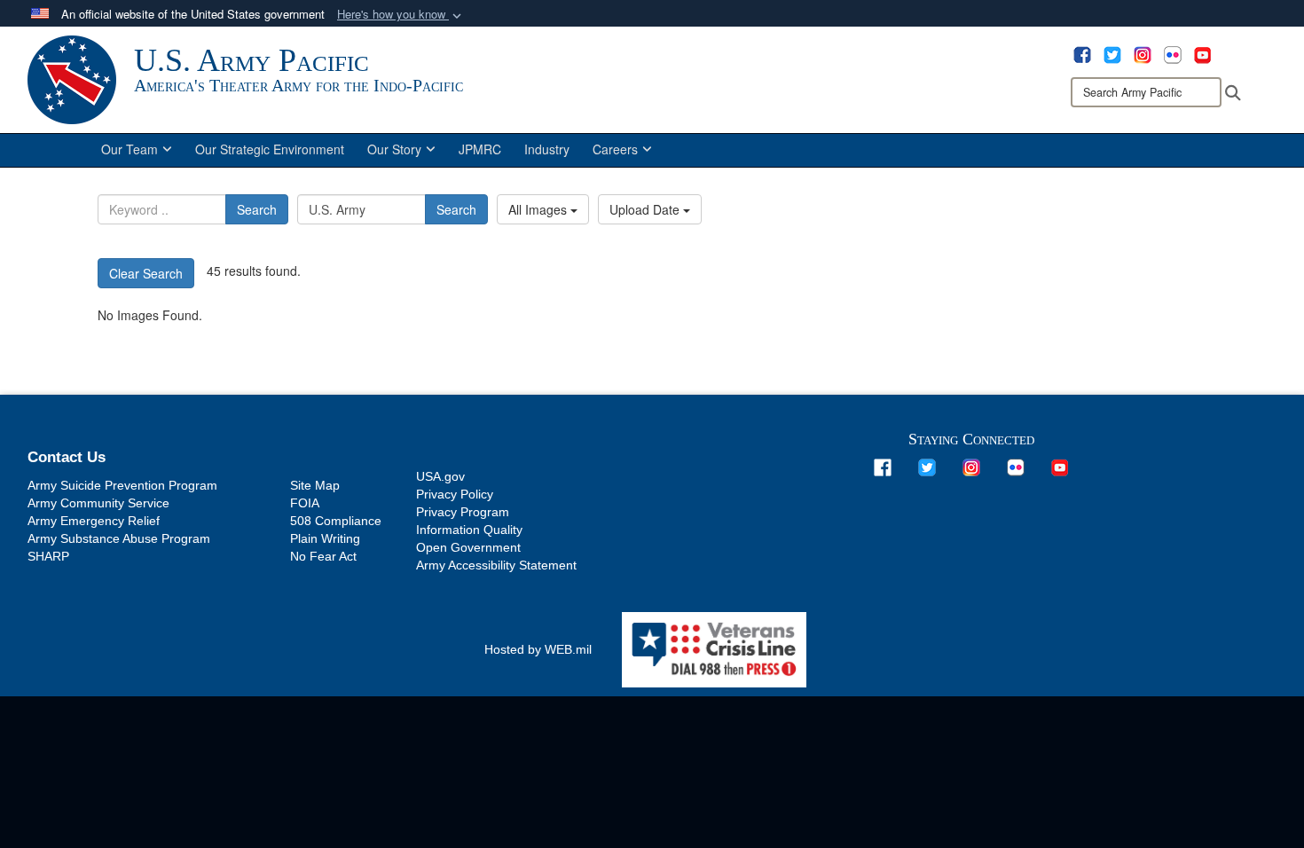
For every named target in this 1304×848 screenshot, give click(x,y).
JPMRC (480, 149)
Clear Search (146, 273)
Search (257, 209)
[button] (401, 14)
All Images (539, 209)
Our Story (394, 149)
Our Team (129, 149)
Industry (547, 149)
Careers (615, 149)
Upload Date (646, 209)
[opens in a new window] (1082, 53)
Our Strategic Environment (269, 149)
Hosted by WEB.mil (538, 649)
